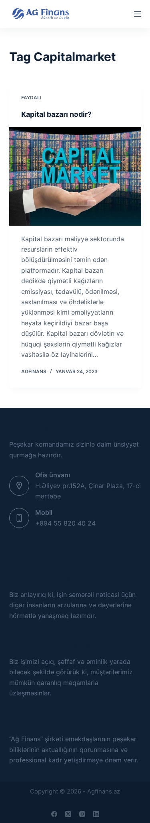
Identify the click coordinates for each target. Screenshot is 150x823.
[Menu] (137, 14)
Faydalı (31, 97)
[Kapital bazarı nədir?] (75, 176)
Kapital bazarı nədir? (56, 114)
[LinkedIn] (96, 814)
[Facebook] (54, 814)
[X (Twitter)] (68, 814)
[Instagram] (82, 814)
